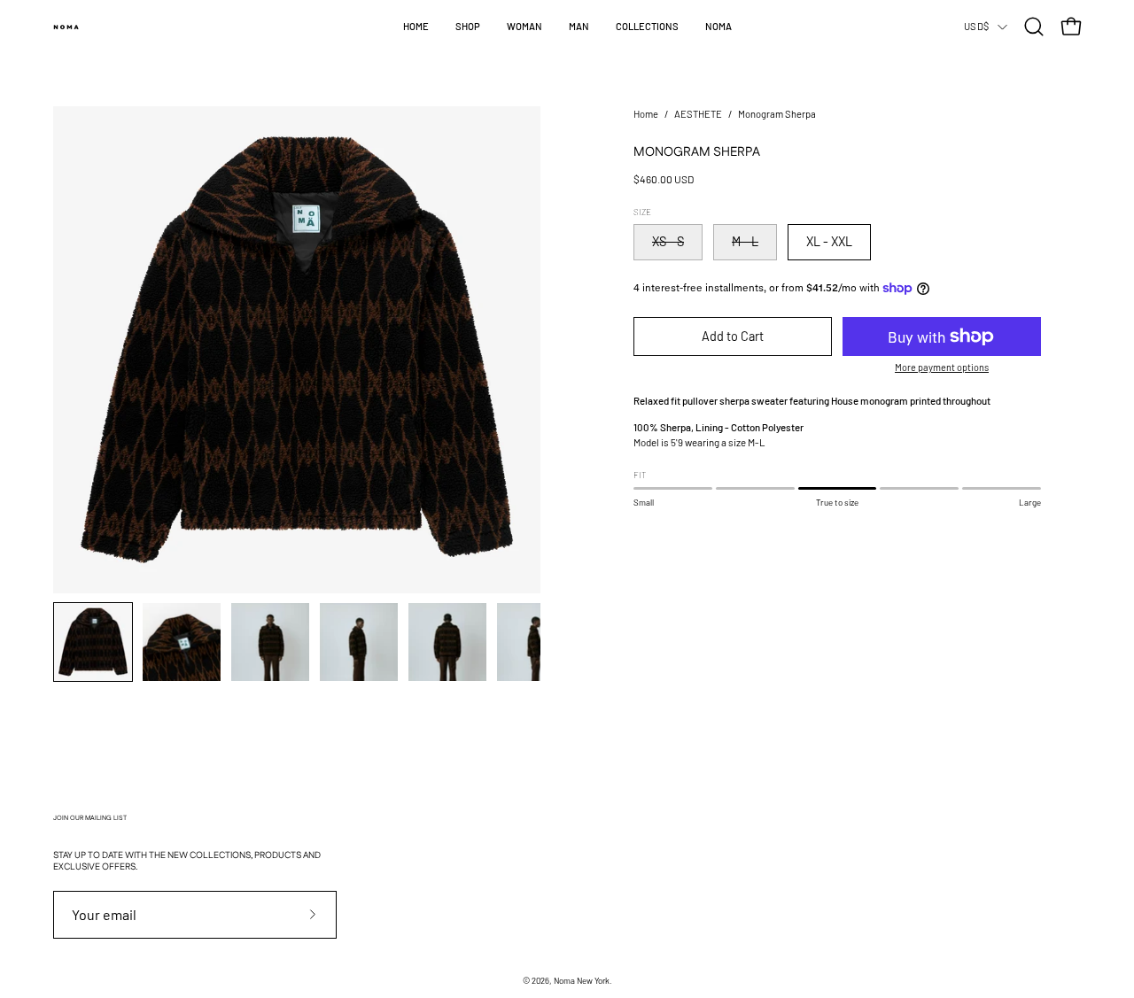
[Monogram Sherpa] (93, 642)
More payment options (942, 367)
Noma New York (582, 980)
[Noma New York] (66, 26)
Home (645, 114)
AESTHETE (698, 114)
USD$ (976, 26)
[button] (467, 26)
